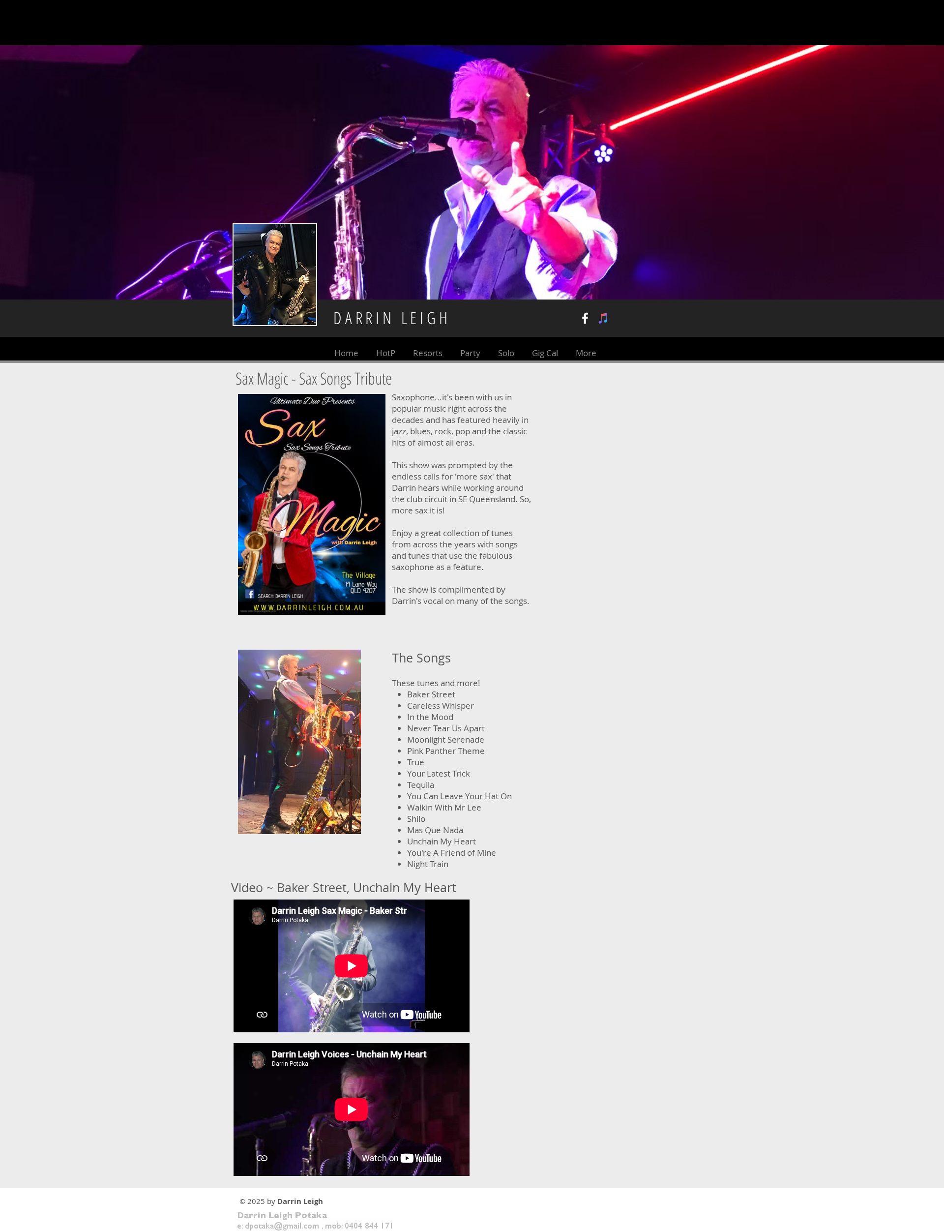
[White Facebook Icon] (585, 318)
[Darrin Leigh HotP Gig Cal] (603, 318)
